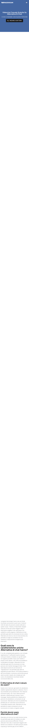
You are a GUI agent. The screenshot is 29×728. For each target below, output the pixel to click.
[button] (26, 2)
